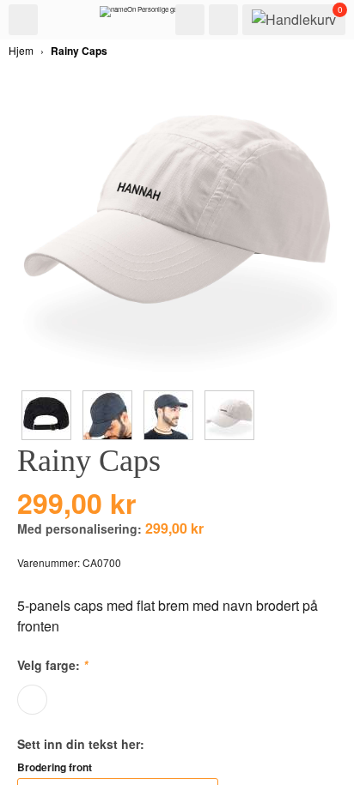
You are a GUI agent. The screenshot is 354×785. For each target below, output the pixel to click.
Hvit (32, 700)
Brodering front (54, 767)
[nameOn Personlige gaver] (143, 15)
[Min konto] (223, 19)
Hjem (21, 50)
